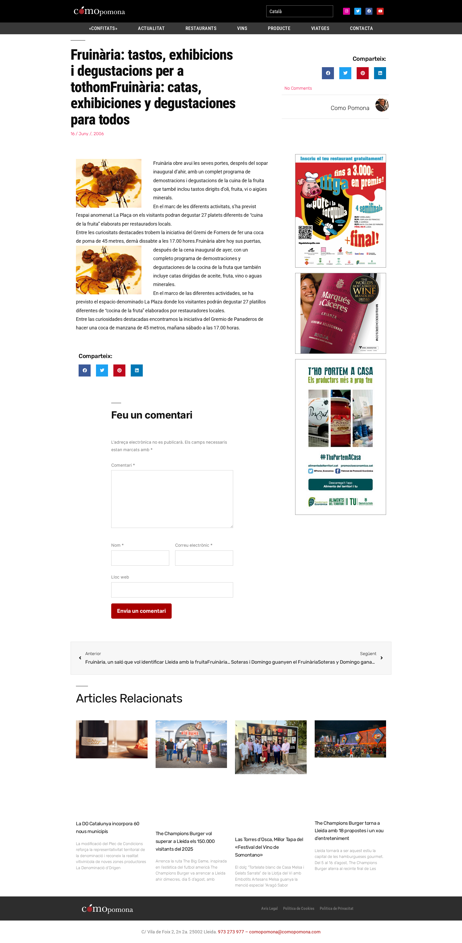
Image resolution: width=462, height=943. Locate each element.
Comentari (123, 465)
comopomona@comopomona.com (285, 931)
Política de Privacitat (336, 908)
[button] (328, 73)
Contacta (361, 28)
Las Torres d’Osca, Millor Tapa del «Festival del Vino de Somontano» (269, 847)
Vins (242, 28)
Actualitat (151, 28)
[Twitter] (357, 11)
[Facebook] (368, 11)
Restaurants (201, 28)
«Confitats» (103, 28)
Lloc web (120, 577)
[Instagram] (346, 11)
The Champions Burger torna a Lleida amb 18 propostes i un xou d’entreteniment (349, 831)
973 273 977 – (233, 931)
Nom (117, 545)
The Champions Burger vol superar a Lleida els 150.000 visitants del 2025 (185, 841)
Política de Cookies (298, 908)
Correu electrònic (194, 545)
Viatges (320, 28)
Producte (279, 28)
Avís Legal (269, 908)
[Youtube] (380, 11)
